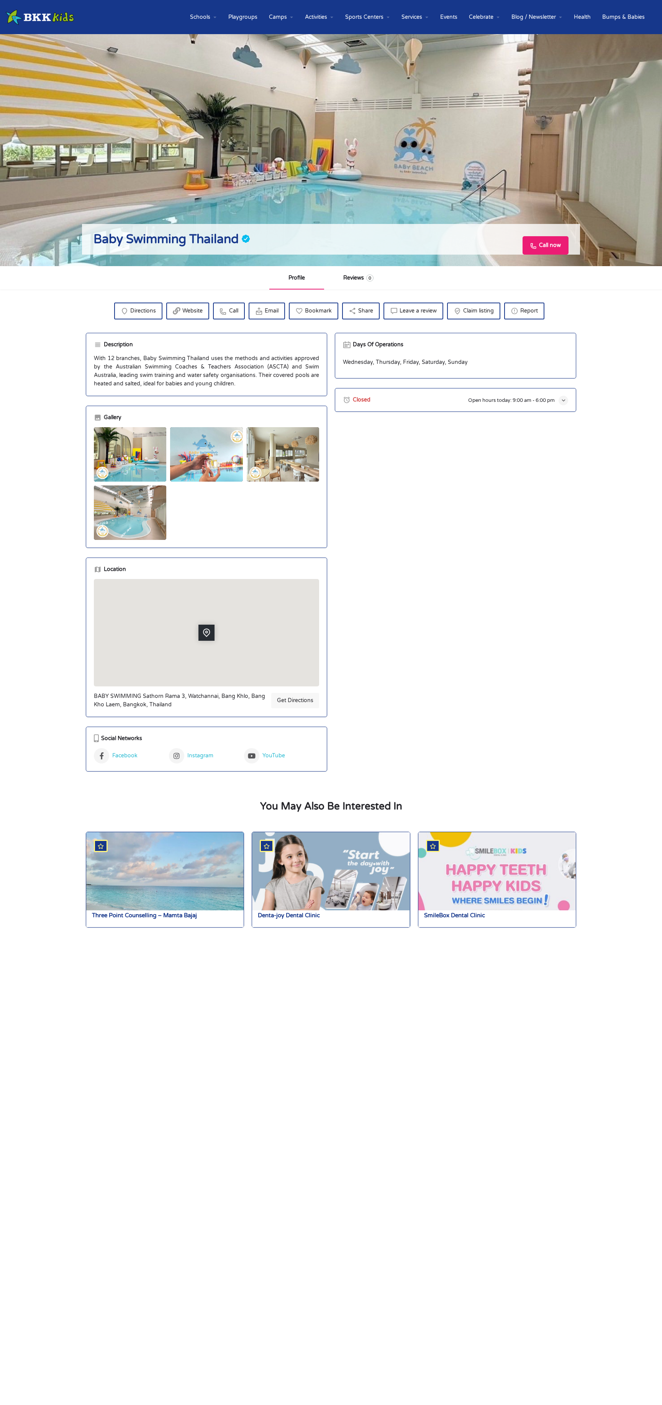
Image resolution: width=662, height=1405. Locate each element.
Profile (296, 278)
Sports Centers (364, 17)
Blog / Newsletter (533, 17)
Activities (316, 17)
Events (448, 17)
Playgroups (242, 17)
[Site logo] (41, 16)
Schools (200, 17)
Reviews (357, 278)
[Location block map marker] (206, 633)
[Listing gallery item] (130, 454)
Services (411, 17)
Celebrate (481, 17)
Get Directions (295, 700)
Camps (278, 17)
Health (582, 17)
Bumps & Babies (623, 17)
